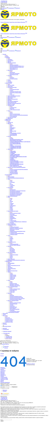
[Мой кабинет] (1, 35)
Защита (11, 273)
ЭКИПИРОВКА (11, 263)
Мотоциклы (12, 72)
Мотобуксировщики (14, 64)
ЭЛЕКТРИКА (13, 151)
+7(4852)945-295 (3, 2)
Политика (2, 373)
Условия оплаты (3, 377)
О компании (2, 368)
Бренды (2, 381)
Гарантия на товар (4, 379)
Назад (6, 55)
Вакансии (2, 371)
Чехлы (11, 112)
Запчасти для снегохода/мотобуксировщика (19, 169)
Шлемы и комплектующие (15, 302)
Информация (3, 374)
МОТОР (11, 125)
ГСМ (11, 199)
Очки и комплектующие (15, 288)
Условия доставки (4, 378)
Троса (11, 181)
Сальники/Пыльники (14, 226)
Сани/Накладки (13, 107)
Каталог (7, 56)
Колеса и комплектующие (15, 213)
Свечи (11, 237)
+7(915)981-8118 (3, 0)
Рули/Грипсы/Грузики (14, 89)
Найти (2, 420)
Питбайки (12, 77)
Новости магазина (5, 385)
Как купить (7, 317)
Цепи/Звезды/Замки (14, 254)
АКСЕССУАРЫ (11, 85)
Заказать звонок (3, 3)
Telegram (6, 347)
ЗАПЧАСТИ (10, 122)
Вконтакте (6, 346)
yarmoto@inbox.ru (5, 344)
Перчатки (12, 295)
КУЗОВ (11, 138)
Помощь (2, 376)
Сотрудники (2, 370)
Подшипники (13, 189)
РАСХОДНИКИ (11, 176)
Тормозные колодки (14, 244)
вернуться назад (31, 364)
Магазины (2, 372)
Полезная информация (5, 382)
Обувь (11, 282)
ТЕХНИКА (10, 59)
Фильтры (12, 248)
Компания (2, 367)
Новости (2, 369)
